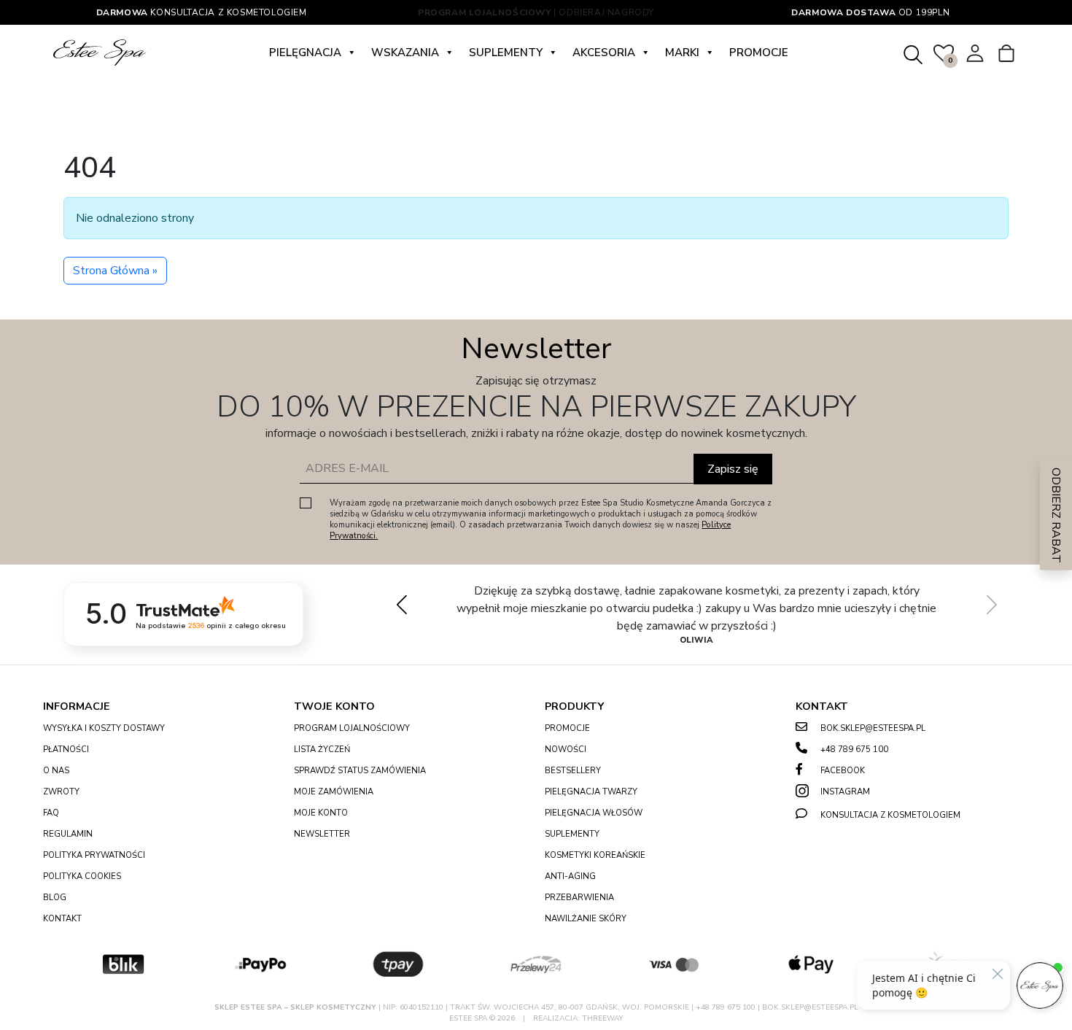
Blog (54, 897)
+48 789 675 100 (854, 749)
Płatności (66, 749)
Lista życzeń (322, 749)
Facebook (842, 770)
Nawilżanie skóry (585, 918)
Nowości (565, 749)
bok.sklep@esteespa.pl (872, 728)
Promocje (758, 52)
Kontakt (62, 918)
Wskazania (405, 52)
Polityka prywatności (94, 855)
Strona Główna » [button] (115, 271)
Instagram (845, 791)
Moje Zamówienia (333, 791)
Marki (682, 52)
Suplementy (506, 52)
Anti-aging (570, 876)
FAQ (51, 813)
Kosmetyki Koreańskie (595, 855)
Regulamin (68, 834)
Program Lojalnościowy (352, 728)
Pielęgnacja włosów (593, 813)
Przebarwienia (579, 897)
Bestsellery (573, 770)
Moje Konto (321, 813)
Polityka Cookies (82, 876)
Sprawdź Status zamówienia (360, 770)
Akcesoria (603, 52)
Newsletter (322, 834)
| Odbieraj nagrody (536, 12)
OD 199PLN (870, 12)
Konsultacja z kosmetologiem (201, 12)
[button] (991, 605)
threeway (603, 1018)
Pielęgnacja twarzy (591, 791)
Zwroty (61, 791)
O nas (56, 770)
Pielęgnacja (305, 52)
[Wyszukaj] (912, 52)
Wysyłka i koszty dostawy (104, 728)
